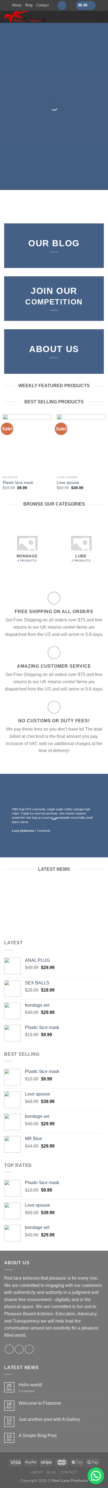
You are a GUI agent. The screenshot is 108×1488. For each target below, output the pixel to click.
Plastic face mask (18, 482)
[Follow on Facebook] (9, 1349)
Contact (42, 5)
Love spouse (68, 482)
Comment (26, 1391)
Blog (28, 5)
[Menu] (98, 16)
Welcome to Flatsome (40, 1403)
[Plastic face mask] (27, 443)
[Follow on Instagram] (19, 1349)
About (16, 5)
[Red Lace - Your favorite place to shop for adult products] (45, 17)
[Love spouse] (81, 443)
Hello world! (30, 1384)
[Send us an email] (29, 1349)
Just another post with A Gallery (49, 1419)
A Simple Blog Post (37, 1435)
